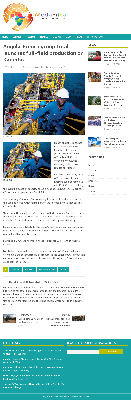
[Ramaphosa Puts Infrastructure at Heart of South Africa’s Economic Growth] (94, 103)
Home (5, 37)
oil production (47, 270)
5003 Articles (51, 282)
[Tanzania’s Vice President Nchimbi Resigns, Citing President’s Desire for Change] (94, 79)
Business (17, 37)
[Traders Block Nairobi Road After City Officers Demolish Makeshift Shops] (94, 124)
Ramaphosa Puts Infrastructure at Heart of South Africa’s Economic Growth (115, 101)
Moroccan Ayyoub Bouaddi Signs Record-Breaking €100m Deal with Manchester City (115, 56)
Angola (15, 270)
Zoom (69, 37)
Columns (30, 37)
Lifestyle (57, 37)
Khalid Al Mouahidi (34, 67)
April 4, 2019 (14, 67)
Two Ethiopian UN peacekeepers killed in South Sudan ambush (115, 141)
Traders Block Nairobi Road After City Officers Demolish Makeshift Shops (114, 121)
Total (64, 270)
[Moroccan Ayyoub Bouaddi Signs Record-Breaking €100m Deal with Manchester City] (94, 59)
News (79, 37)
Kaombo (29, 270)
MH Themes (84, 397)
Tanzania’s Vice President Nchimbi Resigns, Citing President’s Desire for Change (114, 79)
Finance (44, 37)
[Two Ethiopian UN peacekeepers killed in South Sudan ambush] (94, 145)
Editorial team (95, 37)
